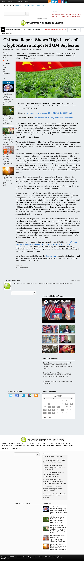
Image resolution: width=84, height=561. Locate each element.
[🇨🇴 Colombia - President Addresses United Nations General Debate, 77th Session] (67, 329)
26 (45, 413)
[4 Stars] (20, 265)
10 (67, 404)
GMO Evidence (74, 30)
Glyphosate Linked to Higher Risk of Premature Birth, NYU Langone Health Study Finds (8, 119)
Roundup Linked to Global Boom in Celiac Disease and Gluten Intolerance (54, 496)
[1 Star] (16, 265)
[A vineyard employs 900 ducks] (50, 349)
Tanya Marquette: (49, 363)
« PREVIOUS (70, 50)
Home (3, 29)
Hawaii (32, 5)
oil (3, 76)
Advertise (10, 1)
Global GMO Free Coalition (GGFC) (61, 444)
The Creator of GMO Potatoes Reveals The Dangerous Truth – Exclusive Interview (53, 488)
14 (53, 407)
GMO (43, 5)
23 (62, 410)
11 (71, 404)
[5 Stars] (21, 265)
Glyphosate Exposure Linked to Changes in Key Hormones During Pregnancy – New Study (8, 180)
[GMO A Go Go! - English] (67, 349)
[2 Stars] (17, 265)
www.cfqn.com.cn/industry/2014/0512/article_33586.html (48, 113)
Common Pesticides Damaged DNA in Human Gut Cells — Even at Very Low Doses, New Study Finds (66, 16)
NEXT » (78, 50)
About (3, 1)
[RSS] (36, 395)
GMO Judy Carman (34, 446)
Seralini (38, 5)
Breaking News (7, 55)
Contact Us (19, 1)
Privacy (59, 446)
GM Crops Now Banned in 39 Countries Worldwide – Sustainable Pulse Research (54, 467)
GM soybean (6, 73)
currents (66, 1)
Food (4, 69)
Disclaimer (68, 446)
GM (4, 71)
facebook (62, 1)
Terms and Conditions (45, 557)
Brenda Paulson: (48, 381)
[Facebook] (17, 395)
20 (49, 410)
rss (49, 1)
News (26, 1)
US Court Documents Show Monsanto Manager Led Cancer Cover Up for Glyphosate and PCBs (54, 481)
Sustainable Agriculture (33, 30)
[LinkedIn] (23, 395)
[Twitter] (10, 395)
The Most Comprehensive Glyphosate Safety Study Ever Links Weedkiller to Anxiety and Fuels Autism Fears (8, 98)
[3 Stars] (18, 265)
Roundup (26, 5)
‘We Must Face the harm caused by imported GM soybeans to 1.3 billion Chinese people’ (46, 244)
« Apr (44, 417)
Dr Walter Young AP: (50, 373)
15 (58, 407)
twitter (52, 1)
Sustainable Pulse (35, 50)
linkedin (56, 1)
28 (53, 413)
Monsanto (18, 5)
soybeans (6, 78)
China (4, 67)
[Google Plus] (30, 395)
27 (49, 413)
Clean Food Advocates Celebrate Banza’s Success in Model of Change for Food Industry (8, 160)
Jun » (49, 417)
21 (53, 410)
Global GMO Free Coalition (55, 30)
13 (49, 407)
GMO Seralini (7, 33)
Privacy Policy (57, 557)
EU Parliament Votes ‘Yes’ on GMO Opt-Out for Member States (54, 461)
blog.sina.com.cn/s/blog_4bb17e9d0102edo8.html (53, 118)
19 (45, 410)
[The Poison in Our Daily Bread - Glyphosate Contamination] (50, 339)
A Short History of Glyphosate (52, 457)
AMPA (4, 65)
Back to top (5, 558)
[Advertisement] (41, 274)
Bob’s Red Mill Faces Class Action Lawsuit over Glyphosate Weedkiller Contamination (53, 474)
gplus (59, 1)
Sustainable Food (13, 30)
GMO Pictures (48, 446)
